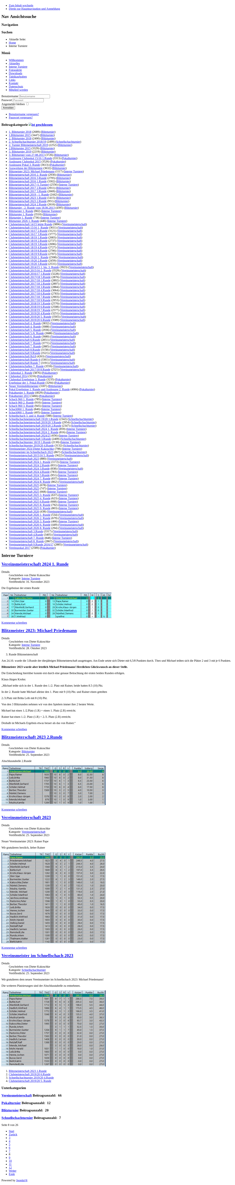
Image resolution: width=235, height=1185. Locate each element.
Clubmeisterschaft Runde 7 (24, 362)
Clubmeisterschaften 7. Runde (26, 366)
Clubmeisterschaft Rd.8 (22, 356)
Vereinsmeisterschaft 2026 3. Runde (29, 521)
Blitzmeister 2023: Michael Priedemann (32, 171)
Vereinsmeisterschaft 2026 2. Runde (29, 518)
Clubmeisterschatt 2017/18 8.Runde (29, 369)
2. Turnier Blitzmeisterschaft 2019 (28, 145)
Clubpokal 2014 (18, 376)
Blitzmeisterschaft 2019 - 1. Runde (29, 194)
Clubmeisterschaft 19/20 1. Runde (28, 257)
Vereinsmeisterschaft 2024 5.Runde (29, 475)
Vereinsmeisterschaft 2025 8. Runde (29, 504)
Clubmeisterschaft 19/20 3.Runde (28, 263)
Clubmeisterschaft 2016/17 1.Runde (29, 273)
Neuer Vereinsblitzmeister (24, 386)
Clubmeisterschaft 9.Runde (24, 353)
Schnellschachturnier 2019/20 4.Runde (31, 445)
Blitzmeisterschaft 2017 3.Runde (28, 191)
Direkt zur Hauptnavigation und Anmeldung (34, 8)
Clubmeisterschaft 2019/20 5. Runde (30, 316)
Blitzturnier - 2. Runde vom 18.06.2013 (32, 207)
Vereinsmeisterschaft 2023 (24, 458)
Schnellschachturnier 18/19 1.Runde (30, 442)
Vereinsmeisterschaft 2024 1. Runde (29, 462)
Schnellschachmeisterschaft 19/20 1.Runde (33, 419)
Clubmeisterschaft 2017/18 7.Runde (29, 296)
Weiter (12, 1170)
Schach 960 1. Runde (21, 399)
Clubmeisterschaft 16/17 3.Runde (28, 234)
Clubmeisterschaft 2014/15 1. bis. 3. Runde (34, 267)
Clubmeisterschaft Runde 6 (24, 359)
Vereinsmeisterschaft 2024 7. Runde (29, 478)
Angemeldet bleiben (13, 104)
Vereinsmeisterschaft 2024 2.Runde (29, 465)
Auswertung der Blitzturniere (26, 168)
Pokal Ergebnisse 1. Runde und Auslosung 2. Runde (39, 389)
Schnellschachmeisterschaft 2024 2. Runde (33, 432)
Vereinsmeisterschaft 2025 (24, 485)
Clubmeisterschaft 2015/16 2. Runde (30, 270)
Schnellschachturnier (68, 141)
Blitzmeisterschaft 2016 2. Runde (28, 174)
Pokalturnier (69, 158)
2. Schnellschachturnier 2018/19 (27, 141)
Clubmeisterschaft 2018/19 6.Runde (29, 306)
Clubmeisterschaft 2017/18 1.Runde (29, 280)
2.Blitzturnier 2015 (20, 148)
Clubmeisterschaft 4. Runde (25, 323)
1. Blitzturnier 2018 (20, 131)
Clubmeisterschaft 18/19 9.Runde (28, 254)
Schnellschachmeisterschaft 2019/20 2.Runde (35, 425)
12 (10, 1167)
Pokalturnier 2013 (19, 396)
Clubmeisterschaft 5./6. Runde (26, 333)
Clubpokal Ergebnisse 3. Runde (27, 379)
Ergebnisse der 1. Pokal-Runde (27, 382)
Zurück (13, 1134)
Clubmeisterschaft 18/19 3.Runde (28, 244)
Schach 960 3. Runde (21, 405)
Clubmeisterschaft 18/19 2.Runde (28, 240)
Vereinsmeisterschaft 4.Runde (26, 534)
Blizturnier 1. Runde (20, 217)
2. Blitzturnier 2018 (20, 138)
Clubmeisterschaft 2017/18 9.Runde (29, 300)
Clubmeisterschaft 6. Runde (25, 336)
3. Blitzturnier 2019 (20, 151)
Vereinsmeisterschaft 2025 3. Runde (29, 495)
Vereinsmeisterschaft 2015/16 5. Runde (31, 455)
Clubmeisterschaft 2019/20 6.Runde (29, 320)
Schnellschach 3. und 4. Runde (27, 415)
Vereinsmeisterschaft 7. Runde (26, 537)
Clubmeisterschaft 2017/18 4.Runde (29, 290)
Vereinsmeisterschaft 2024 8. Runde (29, 481)
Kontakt (13, 83)
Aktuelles (14, 63)
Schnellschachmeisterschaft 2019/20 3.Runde (35, 422)
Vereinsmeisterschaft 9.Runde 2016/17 (31, 544)
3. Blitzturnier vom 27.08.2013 (27, 154)
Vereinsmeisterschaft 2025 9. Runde (29, 508)
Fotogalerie (15, 70)
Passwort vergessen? (21, 117)
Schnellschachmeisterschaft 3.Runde (30, 438)
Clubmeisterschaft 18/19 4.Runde (28, 247)
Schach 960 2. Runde (21, 402)
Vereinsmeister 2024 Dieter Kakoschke (31, 448)
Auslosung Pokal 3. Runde (24, 164)
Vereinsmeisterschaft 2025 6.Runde (29, 501)
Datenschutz (16, 86)
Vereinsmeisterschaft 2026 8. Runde (29, 528)
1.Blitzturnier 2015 (20, 135)
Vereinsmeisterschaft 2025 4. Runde (29, 498)
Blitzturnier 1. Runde (21, 211)
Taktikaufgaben (18, 76)
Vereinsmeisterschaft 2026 (24, 511)
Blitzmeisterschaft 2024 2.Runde (28, 204)
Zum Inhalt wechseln (21, 5)
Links (12, 79)
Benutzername (9, 96)
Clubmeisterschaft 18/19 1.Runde (28, 237)
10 (10, 1160)
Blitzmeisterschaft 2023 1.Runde (28, 197)
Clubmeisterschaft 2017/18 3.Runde (29, 287)
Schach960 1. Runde (21, 409)
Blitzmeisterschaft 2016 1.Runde (28, 181)
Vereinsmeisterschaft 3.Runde (26, 531)
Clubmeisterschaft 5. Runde (25, 329)
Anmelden (8, 107)
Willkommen (16, 60)
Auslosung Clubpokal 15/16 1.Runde (30, 158)
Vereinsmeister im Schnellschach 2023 (31, 452)
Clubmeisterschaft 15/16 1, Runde (28, 227)
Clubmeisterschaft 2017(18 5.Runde (30, 277)
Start (11, 1131)
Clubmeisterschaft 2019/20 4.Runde (29, 313)
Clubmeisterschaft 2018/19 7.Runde (29, 310)
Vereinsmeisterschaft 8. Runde (26, 541)
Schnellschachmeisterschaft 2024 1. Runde (33, 429)
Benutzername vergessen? (24, 114)
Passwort (7, 100)
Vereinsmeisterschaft (74, 224)
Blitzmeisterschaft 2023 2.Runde (28, 201)
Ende (12, 1174)
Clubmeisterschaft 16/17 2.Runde (28, 230)
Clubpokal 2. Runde (20, 372)
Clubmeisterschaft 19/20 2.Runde (28, 260)
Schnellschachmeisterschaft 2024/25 (30, 435)
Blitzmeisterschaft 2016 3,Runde (28, 178)
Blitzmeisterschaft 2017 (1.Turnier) (29, 184)
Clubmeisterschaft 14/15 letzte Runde (30, 224)
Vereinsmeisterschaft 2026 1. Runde (29, 514)
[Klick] (41, 125)
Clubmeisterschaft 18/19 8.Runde (28, 250)
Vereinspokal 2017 (19, 547)
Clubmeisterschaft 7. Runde (25, 343)
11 (10, 1164)
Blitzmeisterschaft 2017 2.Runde (28, 187)
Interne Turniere (18, 66)
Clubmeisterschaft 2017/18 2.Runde (29, 283)
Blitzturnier (48, 131)
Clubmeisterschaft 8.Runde (24, 349)
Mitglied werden (18, 89)
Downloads (15, 73)
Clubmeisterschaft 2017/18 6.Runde (29, 293)
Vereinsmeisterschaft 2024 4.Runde (29, 471)
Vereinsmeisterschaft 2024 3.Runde (29, 468)
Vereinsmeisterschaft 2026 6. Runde (29, 524)
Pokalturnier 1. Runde (21, 392)
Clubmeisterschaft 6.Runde (24, 339)
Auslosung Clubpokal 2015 (25, 161)
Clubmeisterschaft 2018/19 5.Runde (29, 303)
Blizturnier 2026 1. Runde (24, 221)
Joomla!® (22, 1180)
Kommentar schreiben (14, 622)
